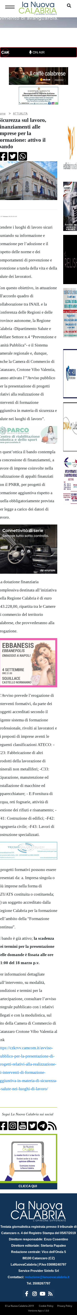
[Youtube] (42, 1294)
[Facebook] (27, 1294)
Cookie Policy (46, 1306)
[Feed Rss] (50, 1294)
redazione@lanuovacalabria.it (47, 1277)
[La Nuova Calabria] (37, 7)
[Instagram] (34, 1294)
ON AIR (38, 52)
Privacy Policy (64, 1306)
